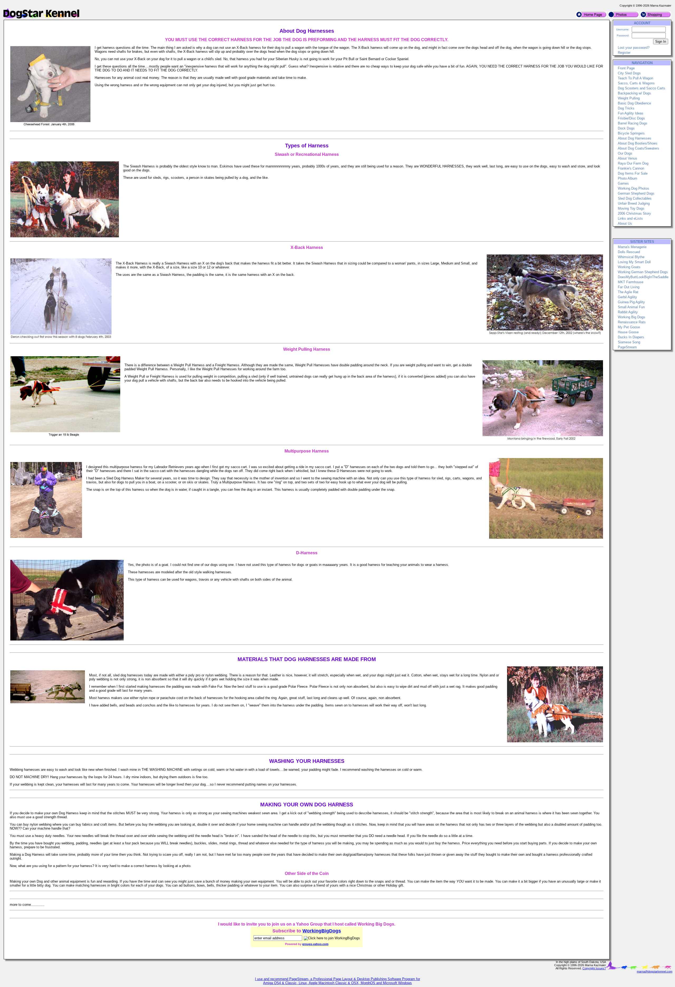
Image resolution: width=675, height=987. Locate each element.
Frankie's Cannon (631, 168)
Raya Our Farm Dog (633, 163)
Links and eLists (630, 218)
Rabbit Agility (628, 312)
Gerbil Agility (627, 297)
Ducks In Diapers (631, 337)
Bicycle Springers (631, 133)
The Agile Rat (628, 292)
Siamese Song (629, 342)
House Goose (628, 332)
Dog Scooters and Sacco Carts (641, 88)
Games (623, 183)
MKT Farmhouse (630, 282)
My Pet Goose (629, 327)
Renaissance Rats (632, 322)
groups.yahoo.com (315, 944)
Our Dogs (625, 153)
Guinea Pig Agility (631, 302)
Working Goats (629, 267)
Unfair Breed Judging (634, 203)
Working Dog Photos (633, 188)
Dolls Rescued (629, 252)
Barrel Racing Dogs (632, 123)
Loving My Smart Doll (634, 262)
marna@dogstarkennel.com (654, 971)
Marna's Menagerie (632, 247)
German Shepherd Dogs (636, 193)
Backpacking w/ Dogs (634, 93)
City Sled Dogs (629, 73)
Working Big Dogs (631, 317)
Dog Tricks (626, 108)
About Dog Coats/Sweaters (638, 148)
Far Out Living (628, 287)
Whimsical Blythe (631, 257)
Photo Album (627, 178)
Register (624, 53)
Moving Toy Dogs (631, 208)
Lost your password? (633, 48)
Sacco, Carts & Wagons (636, 83)
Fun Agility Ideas (630, 113)
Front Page (626, 68)
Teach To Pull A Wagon (635, 78)
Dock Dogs (626, 128)
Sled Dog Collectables (635, 198)
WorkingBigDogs (321, 930)
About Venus (627, 158)
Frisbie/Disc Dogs (631, 118)
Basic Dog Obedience (634, 103)
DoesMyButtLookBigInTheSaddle (643, 277)
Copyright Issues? (594, 968)
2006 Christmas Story (634, 213)
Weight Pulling (629, 98)
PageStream (627, 347)
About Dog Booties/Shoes (637, 143)
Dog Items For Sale (633, 173)
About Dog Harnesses (634, 138)
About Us (625, 223)
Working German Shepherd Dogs (643, 272)
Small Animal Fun (631, 307)
